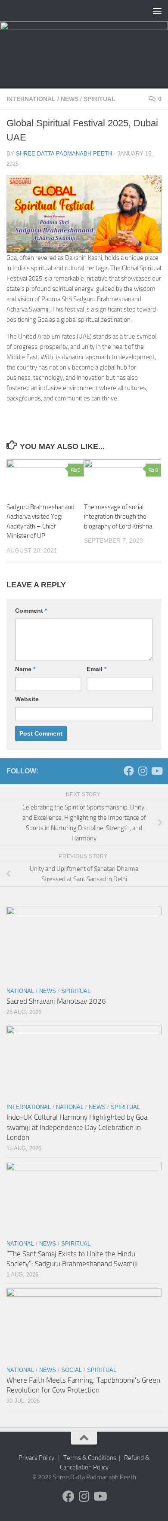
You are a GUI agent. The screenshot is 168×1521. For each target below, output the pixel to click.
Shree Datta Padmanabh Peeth (64, 153)
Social (71, 1370)
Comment (31, 610)
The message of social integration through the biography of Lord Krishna (118, 516)
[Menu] (157, 10)
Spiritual (99, 98)
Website (27, 699)
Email (96, 669)
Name (25, 669)
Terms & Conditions (89, 1458)
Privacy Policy (36, 1458)
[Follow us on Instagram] (142, 771)
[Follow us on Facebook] (129, 771)
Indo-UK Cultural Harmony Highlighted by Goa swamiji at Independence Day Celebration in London (76, 1127)
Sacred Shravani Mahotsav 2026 (56, 1001)
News (69, 98)
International (31, 98)
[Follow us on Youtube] (156, 771)
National (20, 991)
